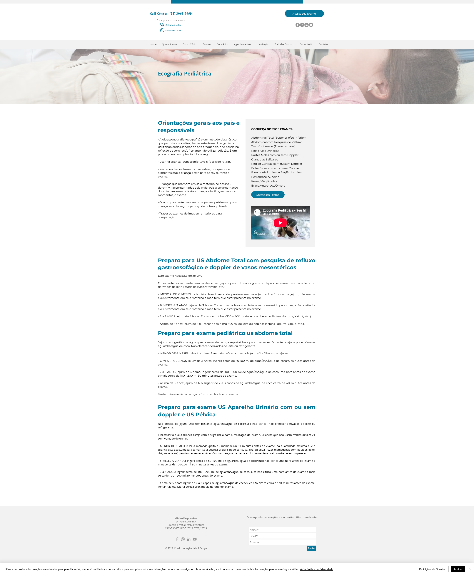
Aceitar (458, 569)
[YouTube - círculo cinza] (311, 25)
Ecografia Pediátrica (184, 73)
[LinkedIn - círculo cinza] (306, 25)
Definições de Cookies (432, 569)
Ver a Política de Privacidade (316, 569)
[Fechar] (469, 569)
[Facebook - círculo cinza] (298, 25)
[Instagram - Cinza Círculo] (302, 25)
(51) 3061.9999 (181, 13)
